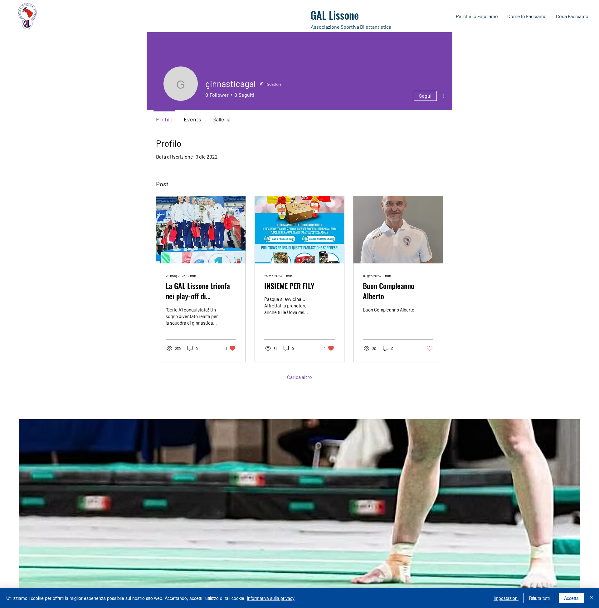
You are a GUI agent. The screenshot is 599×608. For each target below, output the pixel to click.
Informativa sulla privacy (271, 598)
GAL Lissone (334, 15)
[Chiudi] (591, 598)
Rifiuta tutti (539, 598)
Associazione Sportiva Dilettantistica (351, 27)
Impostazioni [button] (506, 598)
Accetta (571, 598)
